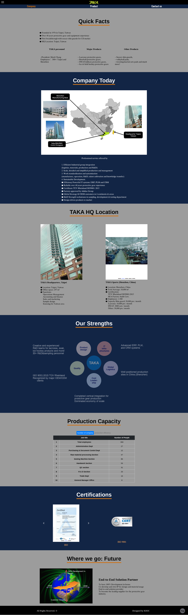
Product (94, 6)
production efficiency (103, 433)
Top (182, 611)
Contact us (156, 6)
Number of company (85, 433)
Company (31, 6)
